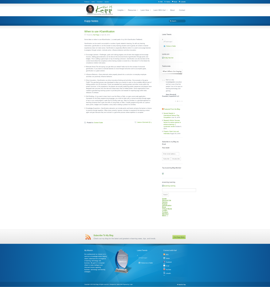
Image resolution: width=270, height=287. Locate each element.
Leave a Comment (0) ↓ (144, 122)
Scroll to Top (182, 284)
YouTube (168, 269)
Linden (164, 210)
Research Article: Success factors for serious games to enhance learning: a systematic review (172, 123)
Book (164, 207)
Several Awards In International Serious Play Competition (171, 115)
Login (131, 284)
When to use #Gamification (99, 31)
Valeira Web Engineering (123, 284)
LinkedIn (183, 2)
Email (175, 2)
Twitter (168, 2)
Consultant (100, 2)
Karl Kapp (96, 35)
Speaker (107, 2)
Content (165, 212)
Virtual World (167, 209)
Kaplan (164, 204)
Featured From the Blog (172, 109)
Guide (164, 198)
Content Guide (98, 122)
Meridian (165, 214)
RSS (161, 2)
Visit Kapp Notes (179, 237)
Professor (86, 2)
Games (164, 202)
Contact (182, 10)
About (172, 10)
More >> (165, 215)
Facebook (169, 262)
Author (93, 2)
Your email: (166, 148)
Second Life (166, 200)
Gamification (166, 205)
